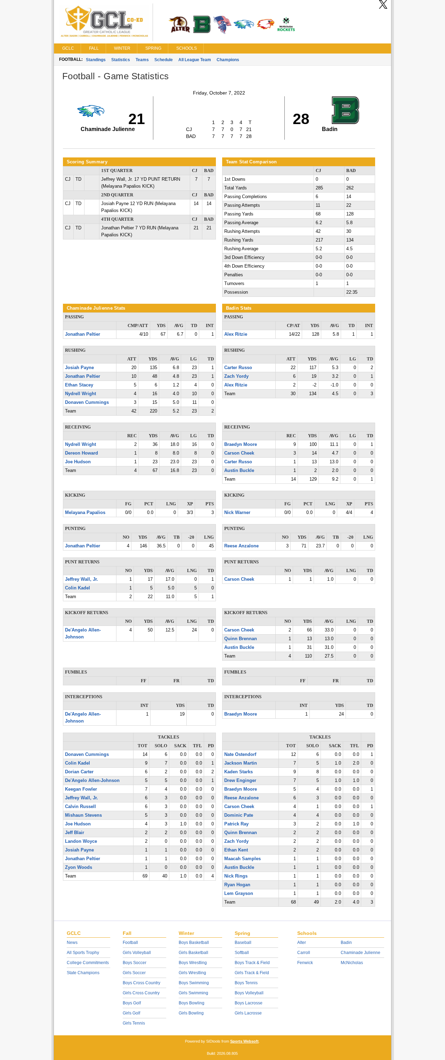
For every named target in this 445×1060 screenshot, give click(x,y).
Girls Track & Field (252, 972)
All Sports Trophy (83, 952)
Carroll (303, 952)
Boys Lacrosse (248, 1003)
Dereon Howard (81, 453)
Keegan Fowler (81, 789)
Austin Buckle (239, 470)
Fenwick (305, 962)
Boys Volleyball (249, 992)
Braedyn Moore (240, 444)
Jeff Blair (74, 832)
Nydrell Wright (80, 393)
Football (130, 942)
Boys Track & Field (252, 962)
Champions (228, 59)
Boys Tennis (246, 982)
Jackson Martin (240, 763)
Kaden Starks (238, 771)
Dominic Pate (238, 815)
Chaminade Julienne (360, 952)
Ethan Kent (236, 850)
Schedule (163, 59)
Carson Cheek (239, 453)
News (72, 942)
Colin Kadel (77, 588)
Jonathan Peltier (82, 334)
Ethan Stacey (79, 385)
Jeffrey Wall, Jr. (81, 579)
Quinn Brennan (240, 638)
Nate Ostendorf (240, 754)
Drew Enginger (240, 780)
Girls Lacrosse (248, 1013)
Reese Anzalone (241, 546)
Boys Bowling (191, 1003)
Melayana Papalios (85, 512)
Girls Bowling (191, 1013)
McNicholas (352, 962)
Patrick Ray (236, 824)
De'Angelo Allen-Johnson (92, 780)
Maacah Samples (242, 858)
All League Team (194, 59)
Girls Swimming (193, 992)
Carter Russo (238, 367)
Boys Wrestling (193, 962)
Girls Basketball (193, 952)
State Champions (83, 972)
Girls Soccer (134, 972)
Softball (242, 952)
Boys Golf (132, 1003)
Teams (142, 59)
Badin (346, 942)
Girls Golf (131, 1013)
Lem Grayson (238, 893)
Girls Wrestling (192, 972)
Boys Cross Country (141, 982)
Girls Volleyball (137, 952)
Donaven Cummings (87, 402)
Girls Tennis (134, 1023)
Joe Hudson (78, 461)
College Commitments (88, 962)
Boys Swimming (194, 982)
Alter (301, 942)
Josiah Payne (79, 367)
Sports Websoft (244, 1041)
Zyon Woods (78, 867)
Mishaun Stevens (83, 815)
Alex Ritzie (235, 334)
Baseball (243, 942)
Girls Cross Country (141, 992)
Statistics (120, 59)
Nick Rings (236, 876)
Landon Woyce (81, 841)
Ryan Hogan (237, 884)
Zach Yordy (236, 376)
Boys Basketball (194, 942)
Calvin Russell (80, 806)
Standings (96, 59)
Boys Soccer (134, 962)
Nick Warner (237, 512)
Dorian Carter (79, 771)
